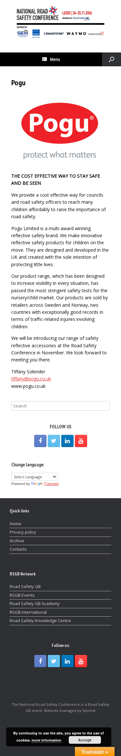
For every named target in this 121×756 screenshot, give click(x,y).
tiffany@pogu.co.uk (31, 379)
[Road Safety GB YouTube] (81, 441)
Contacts (18, 549)
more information (46, 740)
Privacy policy (23, 532)
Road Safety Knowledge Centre (40, 620)
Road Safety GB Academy (35, 603)
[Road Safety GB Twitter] (54, 441)
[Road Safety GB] (60, 21)
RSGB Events (22, 595)
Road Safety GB (25, 586)
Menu (55, 59)
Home (15, 524)
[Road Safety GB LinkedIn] (67, 441)
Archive (17, 541)
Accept (84, 740)
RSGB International (28, 612)
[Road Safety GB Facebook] (40, 441)
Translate (51, 484)
